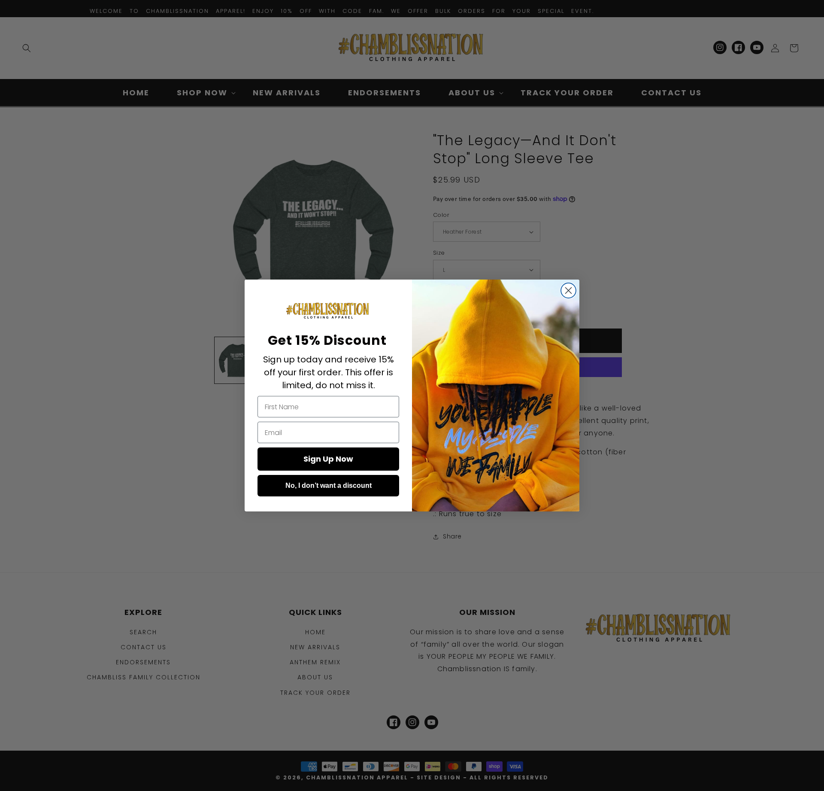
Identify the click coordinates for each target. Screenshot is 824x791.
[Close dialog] (568, 290)
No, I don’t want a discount (328, 485)
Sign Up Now (328, 458)
